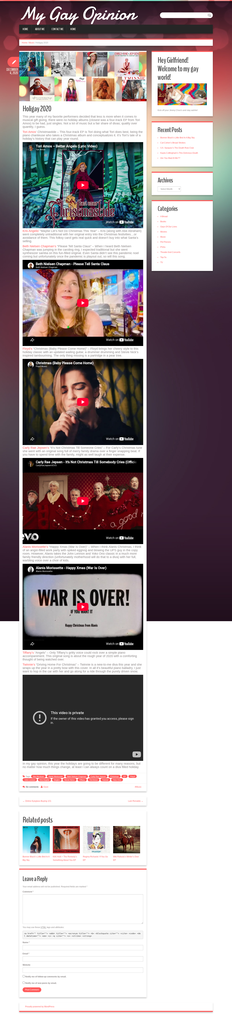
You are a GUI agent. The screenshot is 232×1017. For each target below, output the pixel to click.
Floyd (132, 777)
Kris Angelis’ (31, 231)
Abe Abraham (38, 777)
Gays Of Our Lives (168, 226)
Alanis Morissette (56, 777)
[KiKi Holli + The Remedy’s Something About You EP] (66, 839)
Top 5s (163, 257)
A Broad (164, 216)
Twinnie (105, 780)
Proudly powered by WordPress (39, 1006)
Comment (28, 892)
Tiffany (82, 780)
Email (26, 954)
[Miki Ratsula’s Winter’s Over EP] (126, 839)
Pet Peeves (165, 242)
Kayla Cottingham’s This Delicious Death (179, 153)
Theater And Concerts (170, 252)
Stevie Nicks (69, 780)
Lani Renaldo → (135, 801)
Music (31, 43)
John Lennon (29, 780)
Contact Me (57, 29)
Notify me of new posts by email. (41, 983)
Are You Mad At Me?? (170, 158)
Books (163, 221)
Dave (45, 787)
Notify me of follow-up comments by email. (45, 976)
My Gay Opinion (77, 13)
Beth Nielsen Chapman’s (39, 246)
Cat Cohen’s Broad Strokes (172, 143)
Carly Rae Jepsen (98, 777)
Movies (163, 232)
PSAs (162, 247)
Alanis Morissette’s (35, 546)
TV (161, 262)
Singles (57, 780)
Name (26, 942)
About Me (39, 29)
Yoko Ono (117, 780)
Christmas (114, 777)
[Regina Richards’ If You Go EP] (96, 839)
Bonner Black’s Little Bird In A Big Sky (177, 137)
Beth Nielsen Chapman (76, 777)
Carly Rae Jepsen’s (36, 447)
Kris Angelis (44, 780)
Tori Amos (29, 132)
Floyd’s (27, 348)
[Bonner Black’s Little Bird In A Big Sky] (36, 839)
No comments (32, 787)
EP (124, 777)
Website (26, 965)
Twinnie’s (29, 664)
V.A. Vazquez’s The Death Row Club (177, 148)
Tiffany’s (28, 652)
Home (25, 29)
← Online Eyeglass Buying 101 (37, 801)
